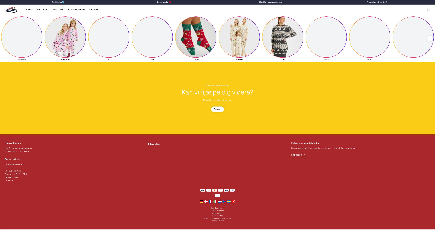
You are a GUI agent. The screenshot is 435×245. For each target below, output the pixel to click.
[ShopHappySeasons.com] (11, 10)
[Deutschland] (201, 201)
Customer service (76, 10)
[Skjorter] (326, 37)
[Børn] (108, 37)
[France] (211, 201)
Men (38, 10)
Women (28, 10)
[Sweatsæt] (239, 37)
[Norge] (224, 201)
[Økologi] (369, 37)
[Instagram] (293, 155)
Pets (62, 10)
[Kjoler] (282, 37)
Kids (45, 10)
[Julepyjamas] (65, 37)
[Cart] (428, 10)
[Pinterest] (298, 155)
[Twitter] (303, 155)
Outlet (54, 10)
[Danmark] (206, 201)
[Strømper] (195, 37)
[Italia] (215, 201)
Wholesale (93, 10)
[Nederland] (220, 201)
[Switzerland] (233, 201)
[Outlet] (152, 37)
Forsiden (217, 109)
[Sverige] (229, 201)
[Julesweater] (21, 37)
